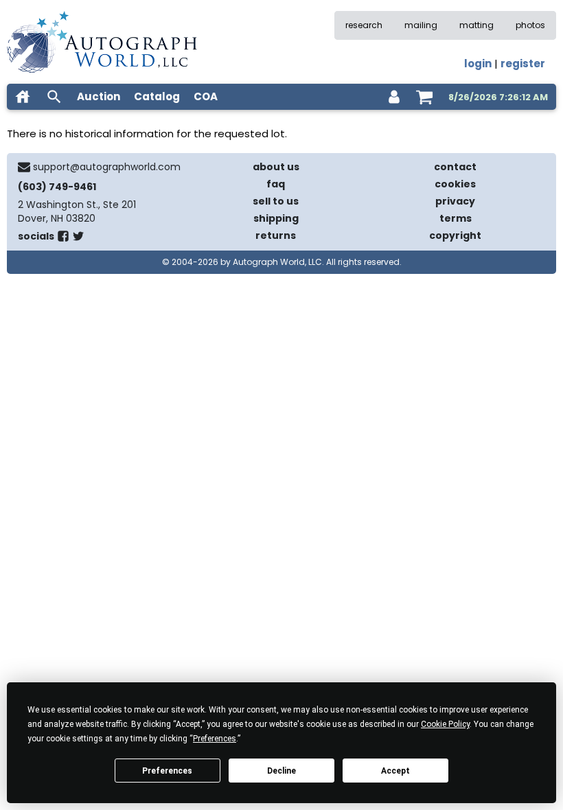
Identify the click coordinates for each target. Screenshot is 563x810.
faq (275, 184)
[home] (23, 96)
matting (476, 25)
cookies (455, 184)
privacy (455, 201)
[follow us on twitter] (78, 239)
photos (530, 25)
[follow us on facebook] (63, 239)
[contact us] (24, 167)
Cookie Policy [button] (445, 724)
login (478, 63)
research (363, 25)
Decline (281, 771)
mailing (420, 25)
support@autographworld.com (107, 167)
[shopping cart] (424, 96)
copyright (455, 235)
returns (275, 235)
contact (455, 167)
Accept (395, 771)
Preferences (167, 771)
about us (276, 167)
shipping (276, 218)
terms (455, 218)
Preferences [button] (214, 738)
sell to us (276, 201)
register (523, 63)
